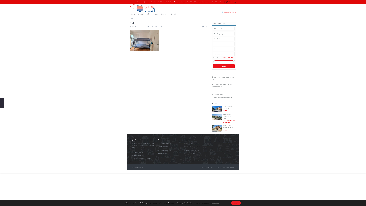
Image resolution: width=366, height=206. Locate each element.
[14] (144, 40)
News (156, 14)
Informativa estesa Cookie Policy (225, 167)
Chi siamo (164, 14)
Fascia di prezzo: (218, 57)
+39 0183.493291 (218, 92)
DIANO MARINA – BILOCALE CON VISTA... (227, 116)
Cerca (224, 66)
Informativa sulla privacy (207, 167)
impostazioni (215, 203)
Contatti (173, 14)
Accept (236, 203)
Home (133, 14)
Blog (148, 14)
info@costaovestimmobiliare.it (223, 98)
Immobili (141, 14)
